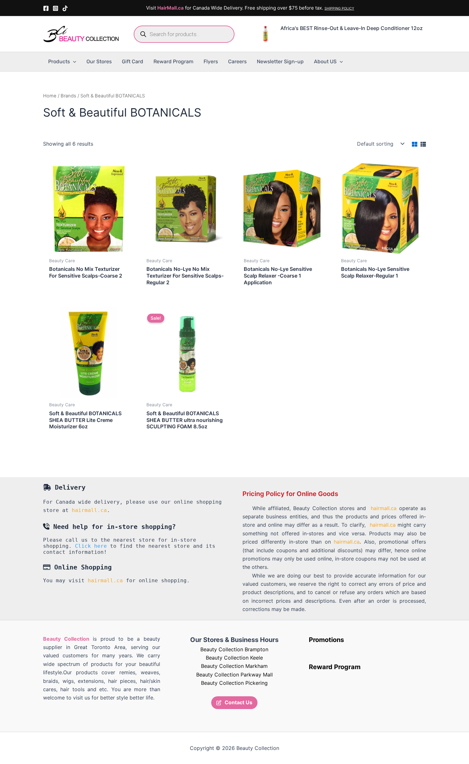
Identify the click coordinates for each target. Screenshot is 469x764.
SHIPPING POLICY (339, 8)
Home (49, 96)
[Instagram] (55, 8)
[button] (73, 61)
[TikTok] (65, 8)
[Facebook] (46, 8)
